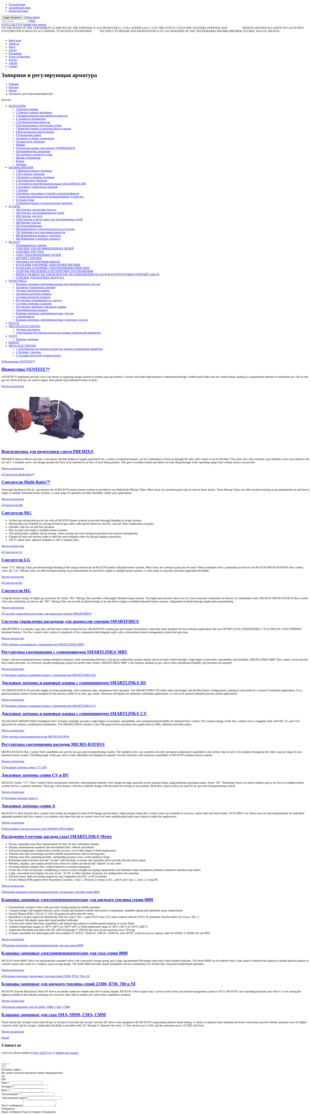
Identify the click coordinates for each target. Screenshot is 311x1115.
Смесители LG (15, 559)
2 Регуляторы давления (30, 173)
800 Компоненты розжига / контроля (38, 235)
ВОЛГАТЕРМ (17, 105)
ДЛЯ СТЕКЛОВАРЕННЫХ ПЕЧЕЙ (38, 254)
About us (14, 43)
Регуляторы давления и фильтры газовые (41, 306)
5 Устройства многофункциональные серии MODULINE (51, 183)
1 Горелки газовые (27, 109)
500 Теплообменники (29, 225)
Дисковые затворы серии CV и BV (35, 775)
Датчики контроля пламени (33, 290)
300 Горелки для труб (29, 216)
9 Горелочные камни (28, 135)
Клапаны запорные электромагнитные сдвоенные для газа (52, 319)
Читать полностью (12, 386)
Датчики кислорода (28, 329)
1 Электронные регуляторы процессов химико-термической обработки (59, 348)
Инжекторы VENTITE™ (25, 369)
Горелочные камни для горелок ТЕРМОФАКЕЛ (45, 148)
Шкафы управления (28, 157)
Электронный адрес (14, 1097)
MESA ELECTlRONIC (22, 345)
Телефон (7, 1086)
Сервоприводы (25, 316)
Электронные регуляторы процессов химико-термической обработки (58, 332)
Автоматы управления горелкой (35, 287)
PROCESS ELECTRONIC (24, 326)
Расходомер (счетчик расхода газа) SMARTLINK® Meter (56, 836)
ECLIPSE (14, 206)
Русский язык (17, 4)
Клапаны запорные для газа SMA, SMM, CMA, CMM (53, 1014)
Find (32, 21)
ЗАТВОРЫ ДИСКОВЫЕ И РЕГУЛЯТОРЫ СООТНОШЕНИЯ (54, 271)
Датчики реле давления (30, 141)
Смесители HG (16, 590)
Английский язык (20, 7)
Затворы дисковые (27, 339)
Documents (15, 53)
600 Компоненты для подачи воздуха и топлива (45, 229)
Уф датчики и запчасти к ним (34, 154)
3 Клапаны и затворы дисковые (35, 177)
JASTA (13, 335)
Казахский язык (18, 10)
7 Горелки (22, 190)
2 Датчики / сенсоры (28, 352)
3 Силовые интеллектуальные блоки (38, 355)
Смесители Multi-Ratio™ (25, 482)
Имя (5, 1082)
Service (13, 59)
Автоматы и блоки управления (35, 138)
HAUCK (14, 323)
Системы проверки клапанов (34, 303)
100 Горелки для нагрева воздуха (36, 209)
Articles (13, 63)
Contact (13, 66)
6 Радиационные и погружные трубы (39, 125)
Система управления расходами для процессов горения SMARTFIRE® (70, 621)
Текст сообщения (11, 1105)
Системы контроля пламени (33, 297)
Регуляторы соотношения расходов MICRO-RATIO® (53, 744)
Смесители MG (16, 512)
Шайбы (20, 144)
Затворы (21, 164)
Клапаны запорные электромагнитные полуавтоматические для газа (58, 284)
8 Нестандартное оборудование (35, 131)
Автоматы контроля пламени (34, 293)
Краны (20, 161)
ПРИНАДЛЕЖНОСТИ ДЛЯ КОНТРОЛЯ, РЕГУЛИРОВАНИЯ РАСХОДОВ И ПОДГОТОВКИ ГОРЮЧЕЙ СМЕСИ (87, 274)
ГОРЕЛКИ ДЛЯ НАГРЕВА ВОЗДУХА (40, 277)
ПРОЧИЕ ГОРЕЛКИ (29, 258)
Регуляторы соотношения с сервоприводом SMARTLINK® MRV (64, 652)
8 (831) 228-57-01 (11, 24)
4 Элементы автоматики (31, 118)
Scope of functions (19, 56)
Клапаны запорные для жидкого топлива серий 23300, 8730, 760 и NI (68, 983)
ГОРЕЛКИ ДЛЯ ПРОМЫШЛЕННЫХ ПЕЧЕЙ (45, 248)
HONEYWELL (18, 280)
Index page (15, 40)
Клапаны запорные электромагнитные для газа (45, 313)
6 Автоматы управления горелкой (37, 186)
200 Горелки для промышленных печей (40, 212)
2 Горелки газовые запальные (34, 112)
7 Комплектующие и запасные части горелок (43, 128)
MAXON (14, 242)
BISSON (14, 342)
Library (13, 50)
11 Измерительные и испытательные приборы (44, 203)
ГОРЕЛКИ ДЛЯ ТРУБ (30, 251)
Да (3, 1076)
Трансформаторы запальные (33, 151)
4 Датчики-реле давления (31, 180)
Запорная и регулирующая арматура (38, 261)
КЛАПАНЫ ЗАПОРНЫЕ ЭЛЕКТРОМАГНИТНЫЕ (48, 264)
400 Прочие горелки (28, 222)
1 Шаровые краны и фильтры (34, 170)
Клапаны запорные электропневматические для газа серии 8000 (64, 953)
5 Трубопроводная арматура (33, 122)
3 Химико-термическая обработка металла (42, 115)
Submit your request (34, 24)
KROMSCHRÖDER (21, 167)
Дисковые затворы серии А (28, 805)
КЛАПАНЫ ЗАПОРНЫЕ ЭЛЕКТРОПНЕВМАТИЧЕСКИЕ (53, 267)
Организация (10, 1094)
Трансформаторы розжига (32, 310)
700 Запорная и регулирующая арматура (40, 232)
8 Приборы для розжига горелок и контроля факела (47, 193)
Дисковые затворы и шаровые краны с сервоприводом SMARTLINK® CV (74, 713)
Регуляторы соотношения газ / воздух (39, 300)
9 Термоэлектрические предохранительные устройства (49, 196)
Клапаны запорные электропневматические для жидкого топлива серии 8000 (77, 899)
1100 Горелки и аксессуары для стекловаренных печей (49, 219)
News (12, 46)
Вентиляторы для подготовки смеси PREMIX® (47, 451)
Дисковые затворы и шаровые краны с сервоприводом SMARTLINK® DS (73, 682)
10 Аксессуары (25, 199)
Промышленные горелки (31, 245)
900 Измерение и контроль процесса (38, 238)
